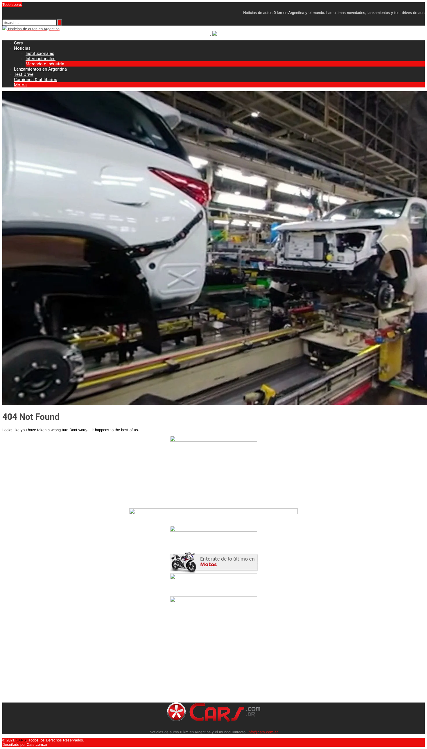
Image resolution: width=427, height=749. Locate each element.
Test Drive (23, 74)
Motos (20, 84)
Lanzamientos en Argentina (40, 69)
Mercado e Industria (45, 64)
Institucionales (40, 53)
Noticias (22, 48)
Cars (18, 43)
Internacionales (40, 58)
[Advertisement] (176, 662)
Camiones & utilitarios (35, 79)
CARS (21, 740)
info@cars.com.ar (263, 732)
